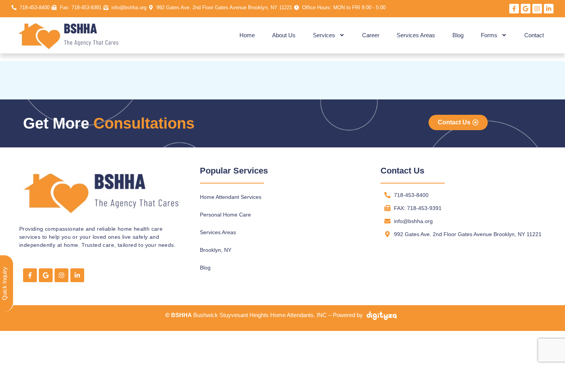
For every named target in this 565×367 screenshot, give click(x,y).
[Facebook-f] (514, 8)
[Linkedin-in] (548, 8)
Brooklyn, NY (215, 250)
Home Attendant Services (230, 197)
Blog (458, 35)
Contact (534, 35)
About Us (284, 35)
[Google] (525, 8)
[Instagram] (537, 8)
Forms (489, 35)
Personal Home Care (225, 215)
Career (370, 35)
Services (324, 35)
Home (247, 35)
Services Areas (416, 35)
